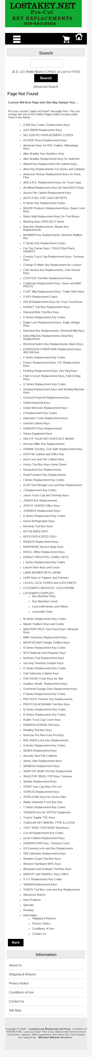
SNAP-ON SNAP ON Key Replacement (47, 771)
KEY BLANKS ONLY (35, 531)
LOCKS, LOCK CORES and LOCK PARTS (49, 582)
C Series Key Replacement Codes (44, 243)
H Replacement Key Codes (40, 413)
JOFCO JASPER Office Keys (41, 505)
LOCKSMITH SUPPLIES (38, 593)
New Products (32, 899)
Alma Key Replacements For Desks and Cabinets (54, 169)
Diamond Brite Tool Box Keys (41, 312)
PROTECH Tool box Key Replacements (48, 699)
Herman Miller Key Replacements (44, 443)
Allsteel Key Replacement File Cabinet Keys (50, 163)
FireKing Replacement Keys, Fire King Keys (50, 370)
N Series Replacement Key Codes (44, 647)
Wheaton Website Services (55, 1037)
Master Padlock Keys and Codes (43, 624)
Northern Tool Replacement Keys (43, 657)
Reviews (28, 910)
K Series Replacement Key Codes (44, 515)
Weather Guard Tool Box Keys (42, 858)
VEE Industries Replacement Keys (44, 853)
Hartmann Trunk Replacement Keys (45, 418)
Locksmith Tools (42, 611)
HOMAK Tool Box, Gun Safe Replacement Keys (53, 449)
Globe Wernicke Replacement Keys (45, 407)
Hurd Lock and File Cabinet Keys (43, 459)
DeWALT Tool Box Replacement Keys (46, 307)
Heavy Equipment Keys (37, 433)
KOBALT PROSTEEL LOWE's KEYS (45, 557)
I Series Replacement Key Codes (43, 479)
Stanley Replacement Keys (40, 781)
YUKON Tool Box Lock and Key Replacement (51, 889)
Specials (28, 904)
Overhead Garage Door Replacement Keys (50, 688)
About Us (15, 965)
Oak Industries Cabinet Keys (41, 673)
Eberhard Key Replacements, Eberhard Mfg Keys (54, 330)
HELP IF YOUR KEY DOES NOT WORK (48, 438)
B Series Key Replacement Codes (44, 203)
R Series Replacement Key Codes (44, 714)
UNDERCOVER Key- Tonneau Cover (46, 843)
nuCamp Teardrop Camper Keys (43, 663)
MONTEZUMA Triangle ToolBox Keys (46, 642)
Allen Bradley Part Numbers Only (43, 153)
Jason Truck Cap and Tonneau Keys (46, 495)
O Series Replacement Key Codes (44, 668)
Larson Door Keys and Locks (41, 567)
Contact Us (39, 933)
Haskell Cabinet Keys (36, 423)
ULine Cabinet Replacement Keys (44, 838)
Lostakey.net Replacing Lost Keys (49, 1028)
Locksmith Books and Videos (50, 606)
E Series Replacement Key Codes (44, 317)
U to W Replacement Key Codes (43, 832)
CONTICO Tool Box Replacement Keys (47, 278)
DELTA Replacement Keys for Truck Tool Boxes (53, 301)
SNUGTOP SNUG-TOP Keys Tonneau (47, 776)
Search (46, 53)
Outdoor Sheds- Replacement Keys (45, 683)
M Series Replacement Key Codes (44, 618)
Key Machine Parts (44, 596)
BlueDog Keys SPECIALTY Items (43, 221)
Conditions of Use (43, 928)
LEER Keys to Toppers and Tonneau (45, 577)
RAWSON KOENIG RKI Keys (41, 724)
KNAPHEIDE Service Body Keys (43, 546)
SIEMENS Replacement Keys (41, 766)
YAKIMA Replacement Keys (40, 884)
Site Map (15, 1010)
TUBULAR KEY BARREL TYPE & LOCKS (49, 822)
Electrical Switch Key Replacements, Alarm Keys (53, 344)
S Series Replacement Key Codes (44, 745)
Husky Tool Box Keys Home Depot (44, 464)
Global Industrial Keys (36, 402)
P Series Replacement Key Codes (44, 693)
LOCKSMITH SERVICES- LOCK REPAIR (48, 587)
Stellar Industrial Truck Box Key (42, 802)
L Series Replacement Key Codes (44, 562)
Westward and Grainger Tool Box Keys (47, 868)
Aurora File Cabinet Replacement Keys (47, 192)
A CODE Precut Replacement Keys (45, 140)
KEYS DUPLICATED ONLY (40, 536)
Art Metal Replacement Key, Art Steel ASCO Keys (53, 187)
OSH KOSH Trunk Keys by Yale (43, 678)
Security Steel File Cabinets (40, 755)
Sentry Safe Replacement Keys (42, 760)
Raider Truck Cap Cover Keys (42, 719)
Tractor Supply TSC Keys (39, 817)
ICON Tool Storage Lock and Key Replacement (52, 485)
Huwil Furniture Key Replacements (44, 474)
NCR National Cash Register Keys (44, 652)
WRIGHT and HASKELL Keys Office (45, 874)
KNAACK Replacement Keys (41, 541)
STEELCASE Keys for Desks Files (44, 796)
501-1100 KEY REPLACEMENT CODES (48, 135)
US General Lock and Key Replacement (48, 848)
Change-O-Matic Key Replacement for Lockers (52, 264)
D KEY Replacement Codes (40, 296)
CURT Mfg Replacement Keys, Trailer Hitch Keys (54, 291)
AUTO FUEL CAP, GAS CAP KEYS (45, 197)
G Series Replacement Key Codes (44, 384)
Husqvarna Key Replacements (42, 469)
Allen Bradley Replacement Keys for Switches (51, 158)
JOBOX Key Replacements (40, 500)
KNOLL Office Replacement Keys (44, 551)
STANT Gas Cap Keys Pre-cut (42, 786)
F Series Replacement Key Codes (44, 357)
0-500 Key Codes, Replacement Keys (46, 124)
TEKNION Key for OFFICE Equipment (47, 812)
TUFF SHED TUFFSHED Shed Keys (46, 827)
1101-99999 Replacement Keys (42, 129)
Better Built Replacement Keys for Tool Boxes (51, 216)
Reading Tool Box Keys (37, 730)
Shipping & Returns (44, 918)
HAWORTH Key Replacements (42, 428)
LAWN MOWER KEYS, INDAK (42, 572)
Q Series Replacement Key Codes (44, 709)
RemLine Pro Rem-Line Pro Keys (43, 735)
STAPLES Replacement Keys (41, 791)
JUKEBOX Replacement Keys (42, 510)
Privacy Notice (41, 923)
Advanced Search (45, 87)
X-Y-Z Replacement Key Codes (42, 879)
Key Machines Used (44, 601)
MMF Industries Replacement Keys (45, 637)
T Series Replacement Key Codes (44, 807)
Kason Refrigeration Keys (39, 521)
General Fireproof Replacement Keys (46, 397)
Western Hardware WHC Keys (42, 863)
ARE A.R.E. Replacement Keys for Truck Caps (52, 182)
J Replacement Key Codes (39, 490)
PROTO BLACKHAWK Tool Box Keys (46, 704)
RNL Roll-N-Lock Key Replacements (46, 740)
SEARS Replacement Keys (40, 750)
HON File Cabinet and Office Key (43, 454)
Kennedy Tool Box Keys (38, 526)
